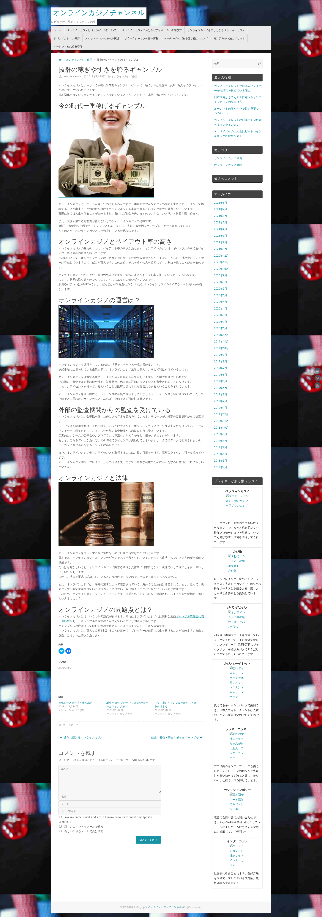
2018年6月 (220, 454)
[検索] (259, 63)
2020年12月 (221, 256)
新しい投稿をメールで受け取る (83, 831)
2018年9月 (220, 434)
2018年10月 (221, 428)
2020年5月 (220, 302)
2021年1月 (220, 249)
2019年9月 (220, 355)
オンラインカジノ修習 (79, 59)
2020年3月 (220, 315)
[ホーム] (60, 59)
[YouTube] (318, 371)
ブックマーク (70, 725)
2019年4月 (220, 388)
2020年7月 (220, 289)
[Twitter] (318, 378)
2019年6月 (220, 375)
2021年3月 (220, 236)
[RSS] (318, 385)
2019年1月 (220, 408)
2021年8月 (220, 203)
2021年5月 (220, 222)
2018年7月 (220, 447)
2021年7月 (220, 209)
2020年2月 (220, 322)
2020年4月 (220, 308)
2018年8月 (220, 441)
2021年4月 (220, 229)
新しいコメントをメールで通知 (83, 826)
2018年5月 (220, 461)
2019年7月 (220, 368)
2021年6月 (220, 216)
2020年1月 (220, 328)
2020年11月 (221, 262)
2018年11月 (221, 421)
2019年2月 (220, 401)
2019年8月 (220, 361)
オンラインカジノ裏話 (228, 165)
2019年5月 (220, 381)
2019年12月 (221, 335)
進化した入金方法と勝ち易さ (75, 702)
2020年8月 (220, 282)
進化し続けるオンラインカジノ (83, 737)
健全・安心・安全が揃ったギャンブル (175, 737)
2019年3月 (220, 394)
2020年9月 (220, 275)
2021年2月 (220, 242)
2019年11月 (221, 341)
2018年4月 (220, 467)
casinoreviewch (72, 76)
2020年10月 (221, 269)
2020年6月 (220, 295)
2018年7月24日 (96, 76)
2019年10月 (221, 348)
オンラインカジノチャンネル (99, 13)
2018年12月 (221, 414)
